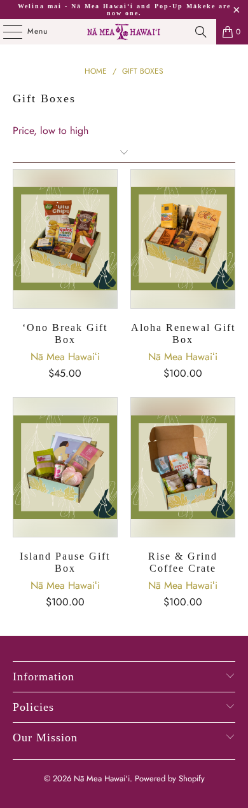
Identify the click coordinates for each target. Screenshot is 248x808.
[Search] (201, 31)
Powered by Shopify (170, 778)
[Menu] (6, 31)
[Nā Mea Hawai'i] (124, 31)
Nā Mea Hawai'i (102, 778)
